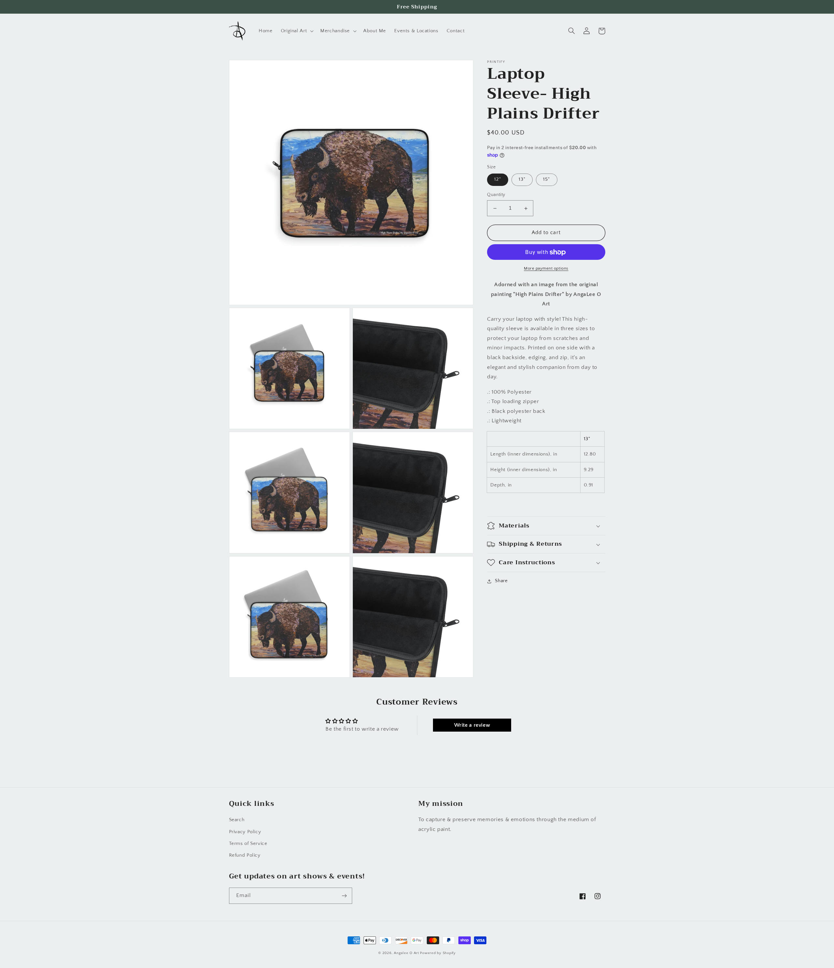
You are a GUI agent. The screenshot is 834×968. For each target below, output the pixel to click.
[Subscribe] (344, 896)
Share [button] (501, 581)
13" (522, 179)
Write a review (472, 725)
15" (546, 179)
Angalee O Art (406, 953)
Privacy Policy (245, 832)
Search (237, 819)
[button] (296, 31)
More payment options (546, 268)
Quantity (496, 195)
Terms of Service (248, 843)
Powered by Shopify (437, 953)
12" (497, 179)
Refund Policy (245, 855)
